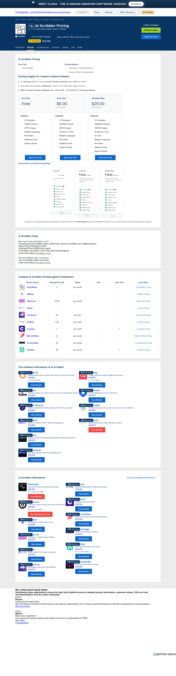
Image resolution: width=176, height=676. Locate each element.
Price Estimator (21, 639)
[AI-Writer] (22, 350)
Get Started (136, 4)
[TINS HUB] (83, 411)
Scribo (30, 308)
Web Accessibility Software (84, 649)
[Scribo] (22, 308)
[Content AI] (22, 315)
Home (17, 20)
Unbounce (33, 502)
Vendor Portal (20, 642)
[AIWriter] (22, 294)
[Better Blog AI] (22, 411)
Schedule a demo (151, 30)
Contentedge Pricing (143, 343)
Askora (48, 653)
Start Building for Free (40, 514)
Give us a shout (23, 606)
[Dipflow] (22, 441)
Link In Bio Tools (79, 646)
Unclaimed (35, 41)
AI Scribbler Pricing (143, 287)
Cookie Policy (40, 639)
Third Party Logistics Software (85, 637)
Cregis (48, 646)
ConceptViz (50, 656)
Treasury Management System (85, 653)
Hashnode (94, 390)
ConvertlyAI (34, 450)
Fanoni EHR (51, 642)
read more (31, 377)
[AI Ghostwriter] (70, 567)
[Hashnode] (83, 396)
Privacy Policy (40, 635)
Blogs (97, 12)
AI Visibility (148, 12)
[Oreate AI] (22, 380)
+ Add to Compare (151, 25)
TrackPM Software (53, 635)
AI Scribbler (45, 20)
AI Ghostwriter (83, 562)
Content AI (31, 315)
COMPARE (21, 36)
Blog (17, 646)
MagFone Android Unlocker (57, 639)
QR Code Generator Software (85, 642)
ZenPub (49, 637)
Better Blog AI (35, 405)
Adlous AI (31, 301)
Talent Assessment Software (84, 651)
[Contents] (22, 329)
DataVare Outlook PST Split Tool (59, 644)
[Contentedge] (22, 343)
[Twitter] (147, 637)
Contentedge (32, 343)
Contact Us (19, 653)
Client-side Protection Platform (85, 644)
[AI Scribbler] (20, 29)
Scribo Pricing (143, 308)
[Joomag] (83, 380)
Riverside (33, 484)
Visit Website (97, 430)
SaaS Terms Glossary (24, 651)
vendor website (81, 222)
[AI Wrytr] (22, 322)
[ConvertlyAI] (22, 456)
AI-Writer (31, 350)
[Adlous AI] (22, 301)
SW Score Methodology (25, 649)
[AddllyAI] (22, 426)
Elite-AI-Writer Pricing (143, 336)
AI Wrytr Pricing (143, 322)
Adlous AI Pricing (143, 301)
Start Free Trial (151, 37)
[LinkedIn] (148, 637)
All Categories (21, 637)
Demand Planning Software (84, 635)
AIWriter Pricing (143, 294)
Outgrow (93, 420)
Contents (31, 329)
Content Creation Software (30, 20)
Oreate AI (33, 372)
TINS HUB (94, 405)
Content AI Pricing (143, 315)
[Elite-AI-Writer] (22, 336)
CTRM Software (79, 639)
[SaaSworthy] (42, 12)
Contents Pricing (143, 329)
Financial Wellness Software (84, 656)
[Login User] (157, 12)
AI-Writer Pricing (143, 350)
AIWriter (30, 294)
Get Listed (20, 620)
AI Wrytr (30, 322)
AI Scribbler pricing (42, 253)
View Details (36, 385)
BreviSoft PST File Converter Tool (59, 649)
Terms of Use (40, 637)
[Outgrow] (83, 426)
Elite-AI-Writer (33, 336)
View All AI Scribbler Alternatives (141, 478)
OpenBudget (51, 651)
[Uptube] (22, 396)
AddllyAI (32, 420)
